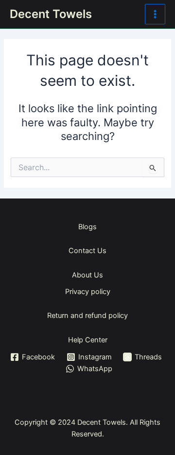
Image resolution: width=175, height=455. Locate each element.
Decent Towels (51, 14)
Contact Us (87, 250)
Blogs (87, 226)
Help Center (87, 340)
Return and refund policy (87, 315)
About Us (87, 275)
